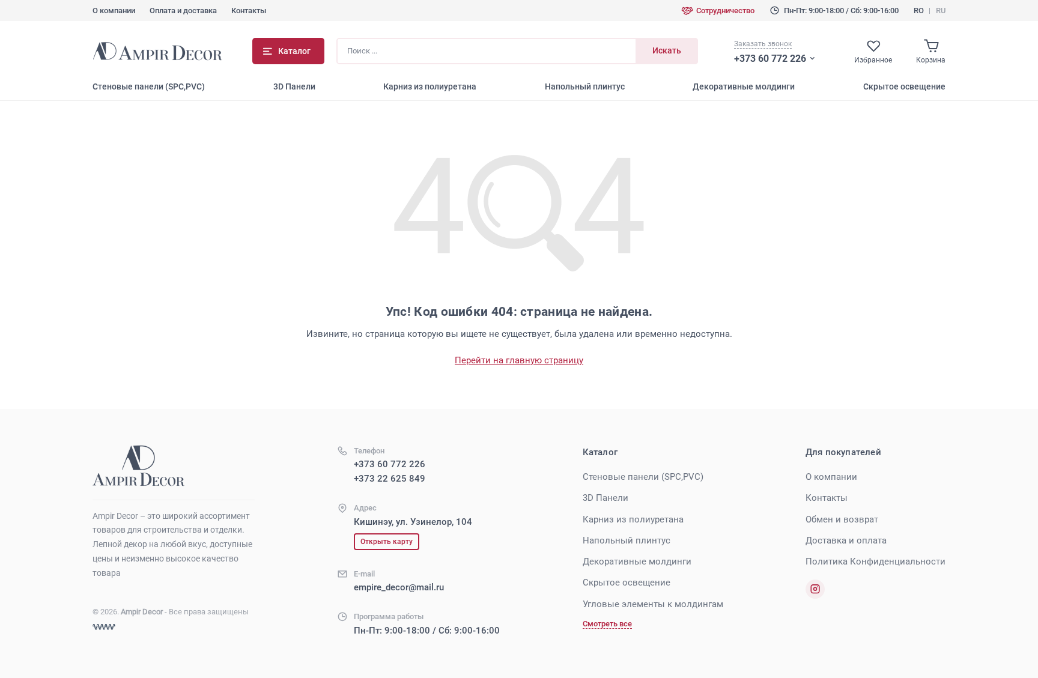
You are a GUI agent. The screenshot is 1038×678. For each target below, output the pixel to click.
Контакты (248, 10)
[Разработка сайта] (104, 627)
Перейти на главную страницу (519, 360)
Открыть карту (386, 541)
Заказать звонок (763, 44)
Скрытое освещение (904, 86)
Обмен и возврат (842, 519)
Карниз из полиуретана (429, 86)
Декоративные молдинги (744, 86)
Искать (666, 50)
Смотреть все (607, 623)
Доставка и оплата (846, 540)
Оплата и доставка (183, 10)
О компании (114, 10)
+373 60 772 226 (770, 58)
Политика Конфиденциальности (875, 561)
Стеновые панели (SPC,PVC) (149, 86)
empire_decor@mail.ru (399, 587)
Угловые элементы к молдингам (653, 604)
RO (919, 10)
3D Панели (294, 86)
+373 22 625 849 (389, 478)
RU (940, 10)
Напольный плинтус (585, 86)
